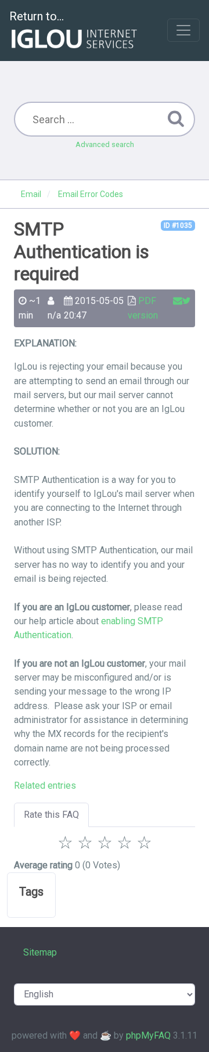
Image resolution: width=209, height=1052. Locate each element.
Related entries (45, 785)
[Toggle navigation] (183, 30)
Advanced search (104, 144)
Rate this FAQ (51, 814)
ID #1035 (178, 225)
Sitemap (40, 952)
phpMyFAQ (148, 1035)
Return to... (36, 16)
